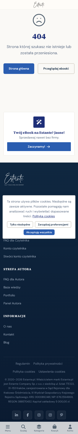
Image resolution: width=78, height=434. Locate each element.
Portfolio (9, 295)
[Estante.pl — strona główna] (39, 5)
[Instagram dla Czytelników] (50, 415)
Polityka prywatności (47, 363)
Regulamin (23, 363)
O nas (7, 326)
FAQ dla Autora (13, 279)
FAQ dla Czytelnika (16, 240)
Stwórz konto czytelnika (19, 256)
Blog (6, 342)
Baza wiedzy (12, 287)
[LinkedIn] (16, 415)
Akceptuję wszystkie (39, 232)
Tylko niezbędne (20, 224)
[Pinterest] (61, 415)
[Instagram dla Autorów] (39, 415)
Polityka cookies (24, 371)
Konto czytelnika (14, 248)
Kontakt (8, 334)
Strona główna (19, 68)
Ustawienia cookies (52, 371)
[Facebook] (27, 415)
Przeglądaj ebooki (56, 68)
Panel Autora (12, 303)
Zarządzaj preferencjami (53, 224)
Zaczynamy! (36, 146)
